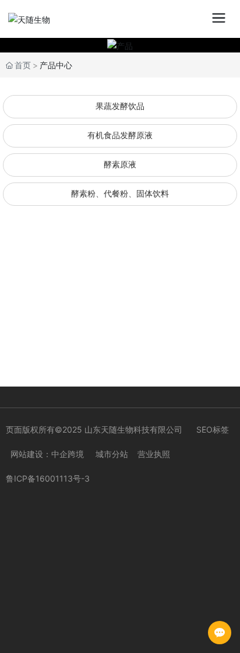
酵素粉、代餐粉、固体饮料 (120, 193)
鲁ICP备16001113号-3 (48, 478)
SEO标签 (212, 429)
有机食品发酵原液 (120, 135)
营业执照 (153, 454)
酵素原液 (120, 164)
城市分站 (112, 454)
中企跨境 (67, 454)
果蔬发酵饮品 (120, 106)
